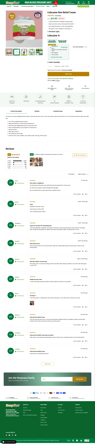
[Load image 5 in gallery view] (39, 52)
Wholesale (60, 412)
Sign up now (79, 379)
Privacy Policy (78, 407)
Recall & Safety (44, 425)
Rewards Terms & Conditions (81, 412)
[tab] (16, 111)
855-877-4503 (44, 422)
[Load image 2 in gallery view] (16, 52)
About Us (25, 407)
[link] (52, 41)
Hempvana (46, 440)
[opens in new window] (86, 440)
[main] (47, 189)
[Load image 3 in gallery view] (24, 52)
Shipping (42, 415)
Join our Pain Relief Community (30, 415)
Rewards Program (27, 410)
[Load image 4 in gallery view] (31, 52)
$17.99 (54, 18)
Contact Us (43, 420)
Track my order (61, 410)
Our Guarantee (44, 417)
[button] (70, 2)
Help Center (43, 407)
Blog (24, 412)
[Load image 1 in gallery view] (9, 52)
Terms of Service (79, 410)
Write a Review (81, 155)
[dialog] (68, 41)
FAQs (42, 410)
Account (59, 407)
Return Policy (44, 412)
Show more (47, 364)
